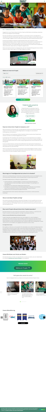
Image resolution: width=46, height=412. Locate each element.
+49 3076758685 (31, 116)
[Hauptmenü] (1, 1)
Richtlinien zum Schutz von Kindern (15, 258)
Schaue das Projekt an (9, 84)
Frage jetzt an (30, 120)
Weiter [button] (42, 409)
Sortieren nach (39, 73)
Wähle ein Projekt (22, 268)
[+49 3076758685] (17, 115)
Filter (4, 73)
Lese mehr (23, 323)
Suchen (45, 1)
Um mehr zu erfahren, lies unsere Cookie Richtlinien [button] (14, 410)
